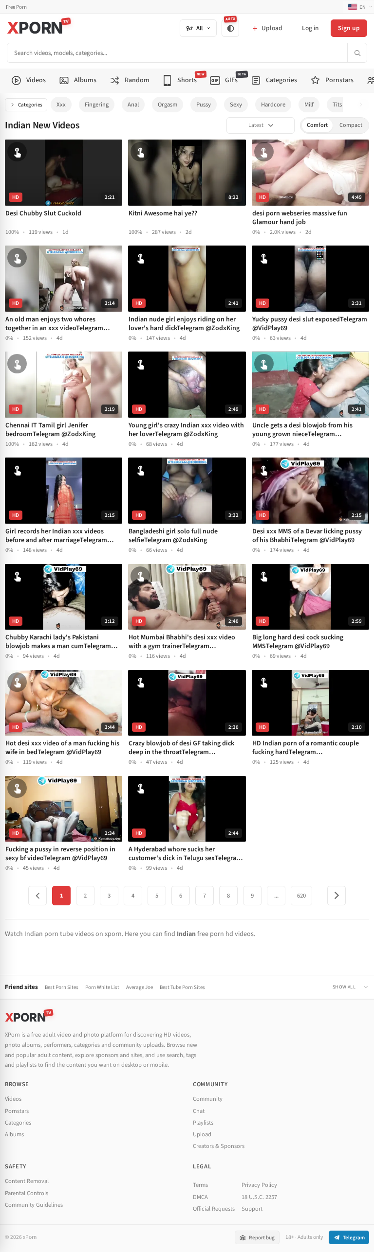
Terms (200, 1185)
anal (133, 104)
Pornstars (17, 1111)
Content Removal (27, 1181)
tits (337, 104)
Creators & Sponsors (218, 1146)
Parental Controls (26, 1193)
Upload (202, 1134)
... (276, 895)
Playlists (203, 1122)
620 (301, 895)
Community (208, 1098)
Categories (30, 104)
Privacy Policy (259, 1185)
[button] (363, 105)
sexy (236, 104)
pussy (203, 104)
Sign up (349, 28)
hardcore (273, 104)
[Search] (357, 52)
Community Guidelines (34, 1204)
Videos (13, 1098)
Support (252, 1208)
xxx (61, 104)
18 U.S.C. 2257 (259, 1197)
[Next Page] (336, 895)
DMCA (200, 1197)
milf (309, 104)
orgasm (167, 104)
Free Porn (16, 7)
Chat (199, 1111)
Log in (310, 28)
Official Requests (214, 1208)
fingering (97, 104)
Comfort (317, 125)
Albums (14, 1134)
